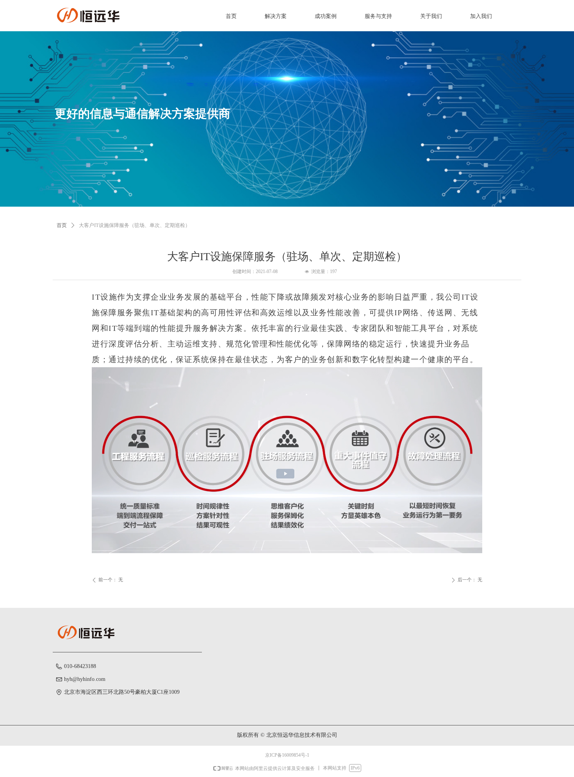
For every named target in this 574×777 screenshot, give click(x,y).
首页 (62, 225)
